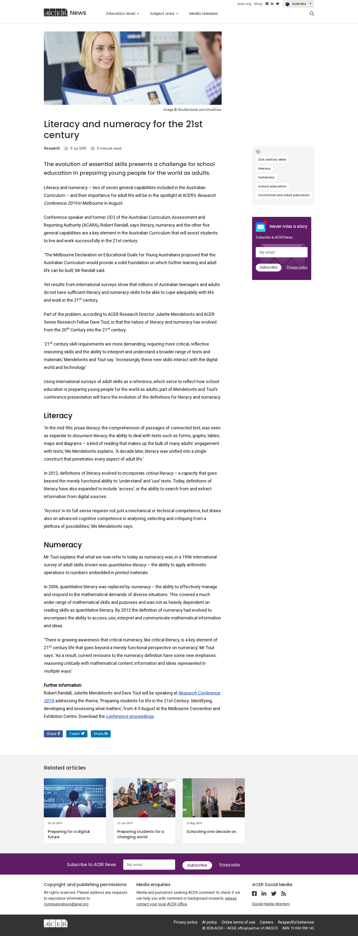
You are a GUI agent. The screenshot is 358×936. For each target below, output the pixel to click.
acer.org (244, 3)
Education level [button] (121, 13)
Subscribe (268, 267)
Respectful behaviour (296, 922)
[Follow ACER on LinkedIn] (272, 3)
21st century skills (272, 159)
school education (272, 186)
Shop (258, 3)
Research (52, 148)
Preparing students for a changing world (140, 834)
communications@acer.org (66, 904)
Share (52, 733)
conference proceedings (130, 716)
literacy (264, 168)
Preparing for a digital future (69, 834)
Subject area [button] (162, 13)
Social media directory (271, 904)
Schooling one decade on (211, 831)
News (78, 13)
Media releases (206, 13)
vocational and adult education (284, 195)
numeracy (266, 177)
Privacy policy (297, 267)
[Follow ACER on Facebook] (267, 3)
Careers (266, 922)
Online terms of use (238, 922)
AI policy (209, 922)
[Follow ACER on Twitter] (277, 3)
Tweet (74, 733)
